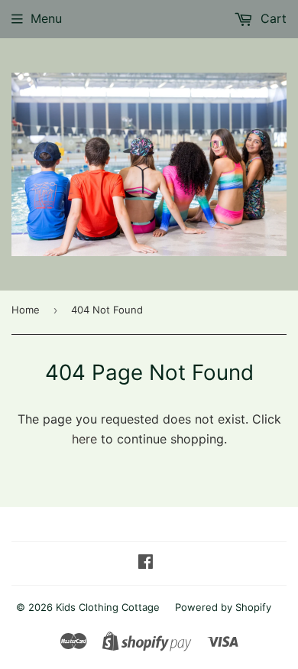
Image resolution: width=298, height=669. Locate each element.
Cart (272, 18)
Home (25, 310)
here (84, 439)
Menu (46, 18)
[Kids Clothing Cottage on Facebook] (146, 562)
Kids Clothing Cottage (108, 607)
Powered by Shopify (223, 607)
